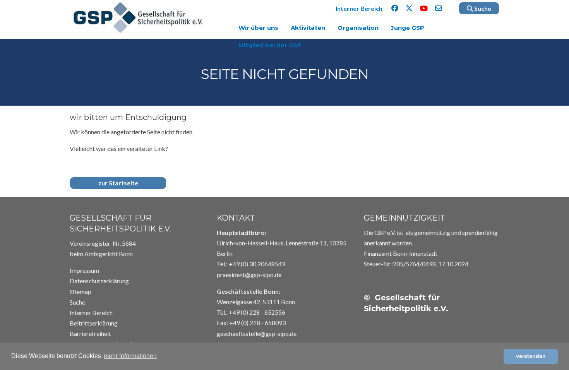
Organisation (358, 27)
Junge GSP (407, 27)
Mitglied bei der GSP (270, 45)
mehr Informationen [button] (130, 356)
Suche (482, 8)
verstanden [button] (531, 356)
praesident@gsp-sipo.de (249, 274)
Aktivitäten (308, 27)
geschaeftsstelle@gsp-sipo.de (256, 333)
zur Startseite (118, 183)
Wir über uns (258, 27)
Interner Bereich (359, 8)
